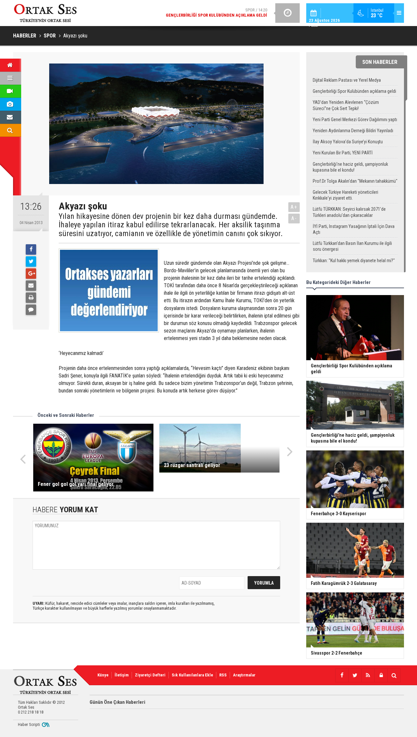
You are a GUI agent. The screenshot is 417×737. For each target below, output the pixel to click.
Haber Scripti (29, 724)
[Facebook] (31, 249)
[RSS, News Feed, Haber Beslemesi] (367, 675)
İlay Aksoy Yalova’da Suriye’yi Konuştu (348, 141)
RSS (223, 675)
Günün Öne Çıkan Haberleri (117, 702)
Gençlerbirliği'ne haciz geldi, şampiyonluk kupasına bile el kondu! (350, 167)
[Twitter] (31, 261)
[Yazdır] (31, 297)
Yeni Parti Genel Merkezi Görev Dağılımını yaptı (355, 119)
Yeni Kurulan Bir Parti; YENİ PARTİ (343, 152)
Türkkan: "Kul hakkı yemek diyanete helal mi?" (354, 260)
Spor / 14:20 (216, 12)
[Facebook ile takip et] (341, 675)
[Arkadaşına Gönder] (31, 285)
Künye (102, 675)
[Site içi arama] (393, 675)
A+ (294, 207)
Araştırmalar (244, 675)
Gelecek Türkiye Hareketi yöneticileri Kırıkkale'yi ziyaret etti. (345, 195)
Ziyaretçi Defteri (150, 675)
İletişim (122, 675)
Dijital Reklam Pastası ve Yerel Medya (347, 80)
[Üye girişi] (380, 675)
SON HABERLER (379, 62)
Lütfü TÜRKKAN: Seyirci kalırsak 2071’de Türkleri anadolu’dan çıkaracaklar (349, 212)
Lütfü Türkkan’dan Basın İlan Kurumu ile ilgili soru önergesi (352, 246)
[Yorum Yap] (31, 310)
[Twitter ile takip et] (354, 675)
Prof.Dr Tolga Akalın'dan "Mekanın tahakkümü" (355, 181)
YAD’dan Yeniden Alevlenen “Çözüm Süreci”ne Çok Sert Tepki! (346, 105)
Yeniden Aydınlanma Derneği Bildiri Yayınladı (353, 130)
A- (294, 218)
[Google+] (31, 273)
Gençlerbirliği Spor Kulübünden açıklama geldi (354, 91)
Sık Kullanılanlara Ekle (192, 675)
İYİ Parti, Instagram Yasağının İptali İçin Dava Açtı (354, 229)
